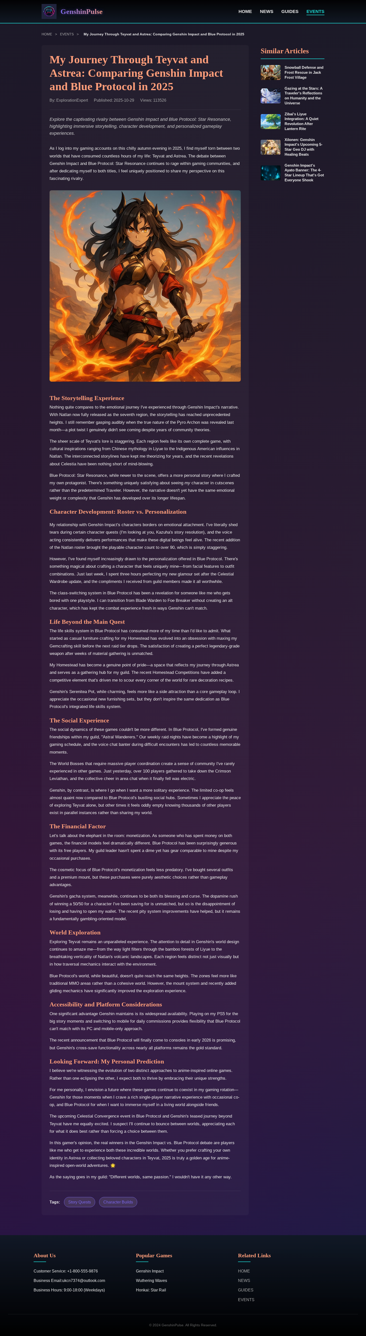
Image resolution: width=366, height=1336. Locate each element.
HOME (245, 11)
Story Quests (79, 1202)
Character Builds (118, 1202)
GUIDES (290, 11)
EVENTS (315, 11)
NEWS (266, 11)
